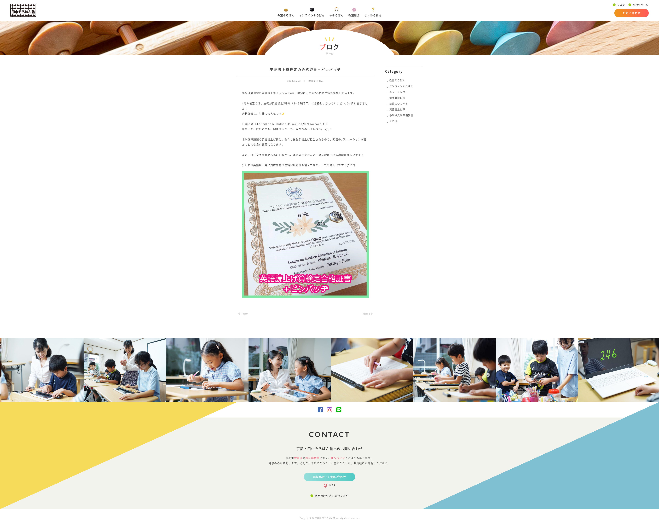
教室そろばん (286, 15)
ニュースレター (398, 92)
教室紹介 (354, 15)
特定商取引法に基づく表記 (332, 496)
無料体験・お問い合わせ (329, 477)
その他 (393, 121)
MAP (332, 485)
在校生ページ (641, 5)
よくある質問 (373, 15)
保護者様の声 (397, 98)
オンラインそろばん (312, 15)
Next (366, 313)
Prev (244, 313)
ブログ (621, 5)
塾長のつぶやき (398, 103)
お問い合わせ (632, 13)
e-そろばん (337, 15)
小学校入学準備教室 (401, 115)
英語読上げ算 (397, 109)
